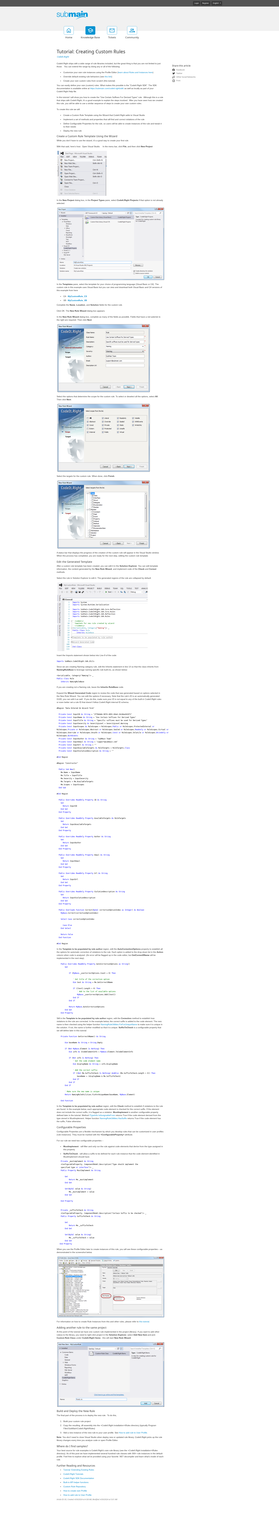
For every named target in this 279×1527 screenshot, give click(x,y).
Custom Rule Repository (74, 1486)
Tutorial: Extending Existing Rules (78, 1470)
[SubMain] (72, 15)
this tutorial (144, 1321)
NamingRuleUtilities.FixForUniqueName (119, 1024)
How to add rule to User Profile (133, 1432)
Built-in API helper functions (75, 1482)
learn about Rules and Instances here (135, 72)
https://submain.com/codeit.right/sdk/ (107, 88)
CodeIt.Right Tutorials (73, 1474)
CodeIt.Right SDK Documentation (78, 1478)
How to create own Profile (75, 1491)
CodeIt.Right (63, 56)
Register (205, 3)
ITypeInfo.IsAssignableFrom (102, 1115)
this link (108, 76)
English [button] (216, 3)
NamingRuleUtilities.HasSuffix (113, 1118)
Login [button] (196, 3)
